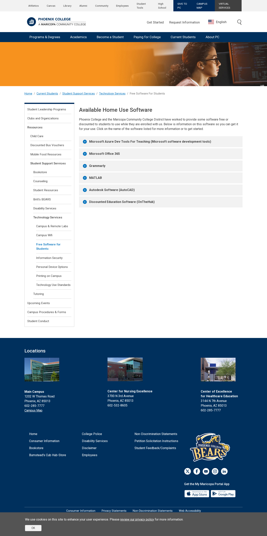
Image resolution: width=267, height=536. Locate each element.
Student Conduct (38, 321)
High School (162, 5)
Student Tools (141, 5)
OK (33, 528)
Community (101, 5)
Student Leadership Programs (46, 109)
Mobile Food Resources (45, 154)
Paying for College (147, 37)
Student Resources (45, 190)
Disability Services (44, 208)
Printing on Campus (49, 276)
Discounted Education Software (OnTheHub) (122, 202)
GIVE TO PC (182, 5)
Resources (34, 127)
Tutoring (38, 294)
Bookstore (40, 172)
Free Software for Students (48, 247)
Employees (122, 5)
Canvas (51, 5)
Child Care (36, 136)
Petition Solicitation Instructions (156, 441)
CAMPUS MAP (202, 5)
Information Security (49, 258)
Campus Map (33, 410)
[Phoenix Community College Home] (56, 21)
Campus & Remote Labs (52, 226)
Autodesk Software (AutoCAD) (112, 190)
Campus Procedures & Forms (46, 312)
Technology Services (112, 93)
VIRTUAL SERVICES (224, 5)
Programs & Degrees (45, 37)
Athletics (33, 5)
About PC (212, 37)
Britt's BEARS (42, 199)
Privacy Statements (114, 511)
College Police (92, 434)
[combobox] (220, 22)
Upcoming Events (38, 303)
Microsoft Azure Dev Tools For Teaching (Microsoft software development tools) (150, 141)
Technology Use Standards (53, 285)
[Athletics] (211, 447)
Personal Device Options (52, 267)
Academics (78, 37)
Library (67, 5)
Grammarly (97, 166)
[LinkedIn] (224, 471)
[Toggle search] (239, 22)
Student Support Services (78, 93)
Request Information (184, 22)
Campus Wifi (44, 235)
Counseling (40, 181)
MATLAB (95, 178)
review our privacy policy (137, 519)
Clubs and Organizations (43, 118)
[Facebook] (196, 471)
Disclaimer (89, 448)
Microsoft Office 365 (104, 154)
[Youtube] (205, 471)
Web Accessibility (190, 511)
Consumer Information (44, 441)
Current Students (183, 37)
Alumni (83, 5)
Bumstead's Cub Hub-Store (47, 455)
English (221, 22)
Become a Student (110, 37)
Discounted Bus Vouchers (47, 145)
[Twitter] (187, 471)
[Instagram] (215, 471)
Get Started (155, 22)
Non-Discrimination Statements (155, 434)
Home (28, 93)
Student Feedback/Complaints (155, 448)
